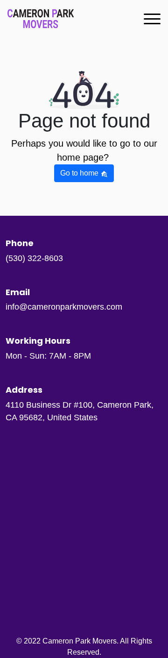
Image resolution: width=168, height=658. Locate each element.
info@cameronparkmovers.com (64, 306)
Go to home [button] (80, 173)
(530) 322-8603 (34, 258)
